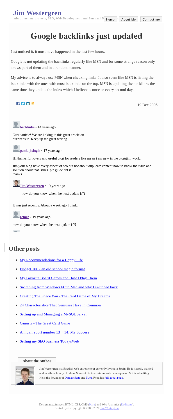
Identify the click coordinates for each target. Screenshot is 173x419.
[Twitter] (23, 103)
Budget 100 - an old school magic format (52, 269)
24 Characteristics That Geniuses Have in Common (60, 305)
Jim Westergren (37, 12)
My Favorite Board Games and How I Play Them (58, 278)
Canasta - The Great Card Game (45, 323)
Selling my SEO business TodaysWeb (49, 341)
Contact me (151, 19)
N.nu (89, 377)
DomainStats (72, 377)
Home (110, 19)
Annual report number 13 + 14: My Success (54, 332)
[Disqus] (86, 175)
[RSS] (32, 103)
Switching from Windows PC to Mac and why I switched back (69, 287)
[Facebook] (18, 103)
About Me (128, 19)
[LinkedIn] (28, 103)
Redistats (126, 404)
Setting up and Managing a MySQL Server (53, 314)
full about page (114, 377)
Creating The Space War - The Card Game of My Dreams (65, 296)
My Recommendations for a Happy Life (51, 260)
